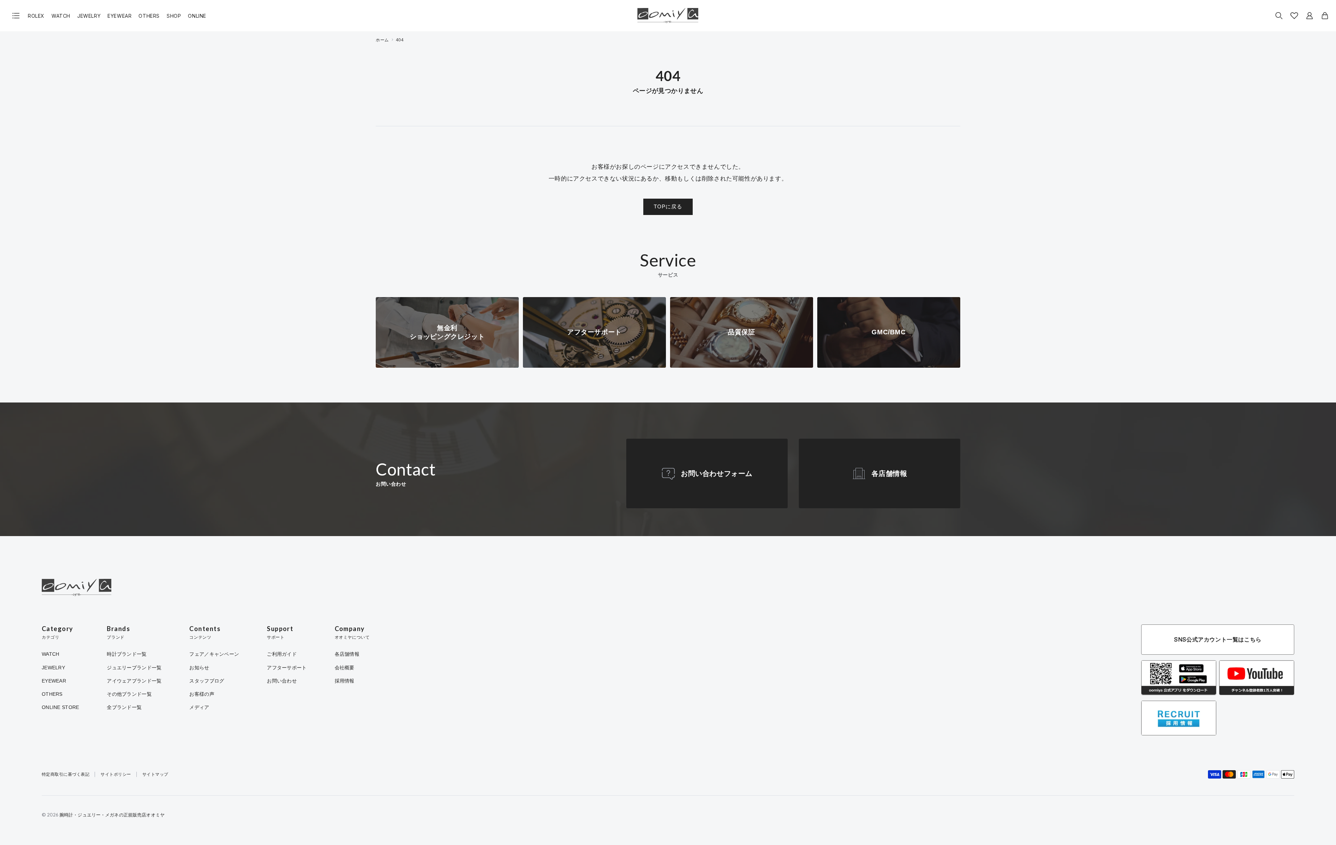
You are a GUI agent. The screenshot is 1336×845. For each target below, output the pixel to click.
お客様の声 (201, 694)
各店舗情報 (889, 473)
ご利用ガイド (282, 654)
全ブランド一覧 (124, 707)
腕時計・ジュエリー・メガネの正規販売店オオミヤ (112, 815)
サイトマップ (155, 774)
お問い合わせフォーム (717, 473)
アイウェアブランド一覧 (134, 681)
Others (149, 16)
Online (197, 16)
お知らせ (199, 667)
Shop (174, 16)
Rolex (36, 16)
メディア (199, 707)
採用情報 (345, 681)
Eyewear (120, 16)
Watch (60, 16)
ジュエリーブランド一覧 (134, 667)
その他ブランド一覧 (129, 694)
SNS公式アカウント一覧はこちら (1218, 639)
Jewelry (89, 16)
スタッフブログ (206, 681)
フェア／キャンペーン (214, 654)
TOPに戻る (668, 206)
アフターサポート (287, 667)
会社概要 (345, 667)
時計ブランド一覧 (126, 654)
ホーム (382, 40)
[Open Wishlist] (1294, 15)
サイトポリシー (116, 774)
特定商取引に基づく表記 (65, 774)
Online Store (60, 707)
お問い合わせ (282, 681)
